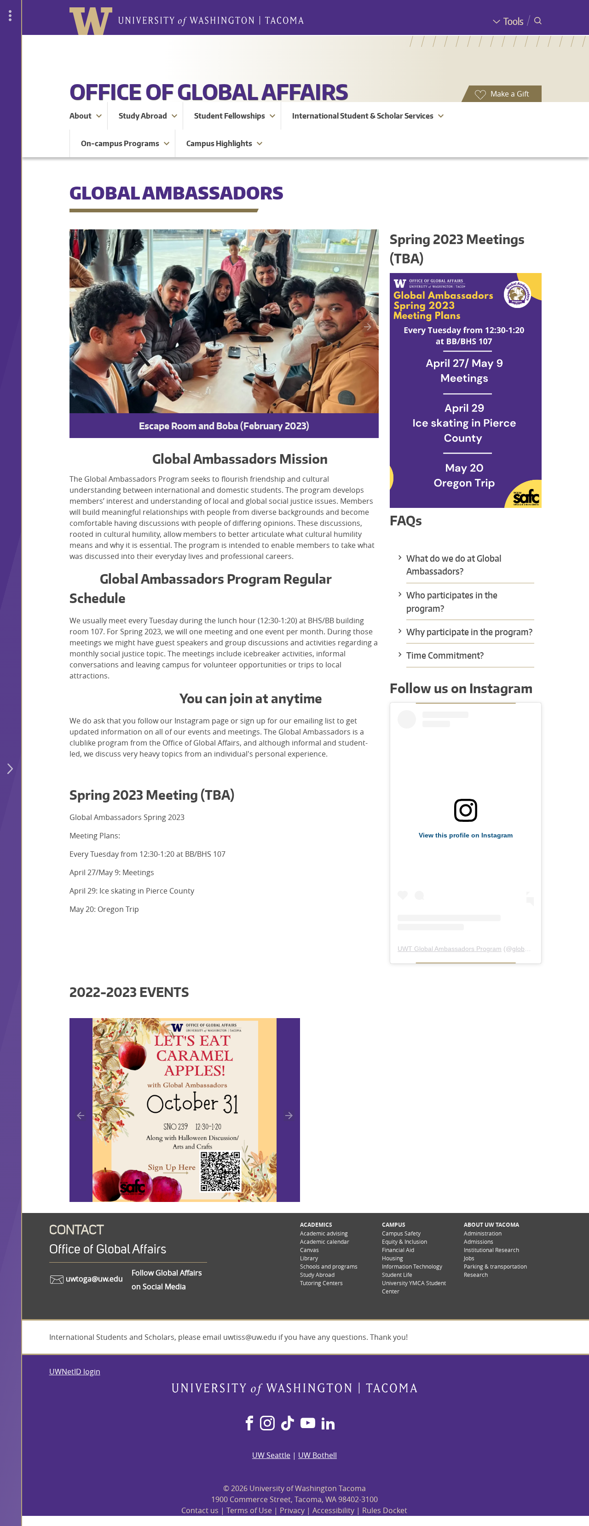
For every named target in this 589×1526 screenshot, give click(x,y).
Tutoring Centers (321, 1283)
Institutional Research (491, 1249)
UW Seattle (271, 1455)
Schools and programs (329, 1266)
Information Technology (412, 1266)
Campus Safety (401, 1233)
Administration (483, 1233)
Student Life (397, 1274)
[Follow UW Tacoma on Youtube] (307, 1424)
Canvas (309, 1249)
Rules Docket (384, 1510)
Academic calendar (324, 1241)
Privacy (292, 1510)
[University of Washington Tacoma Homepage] (294, 1393)
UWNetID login (74, 1372)
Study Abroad (143, 115)
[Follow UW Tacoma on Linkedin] (328, 1424)
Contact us (200, 1510)
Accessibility (333, 1510)
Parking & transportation (495, 1266)
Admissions (478, 1241)
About (80, 115)
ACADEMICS (316, 1225)
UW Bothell (317, 1455)
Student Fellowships (229, 115)
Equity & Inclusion (404, 1241)
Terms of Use (249, 1510)
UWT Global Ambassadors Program (450, 948)
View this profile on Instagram (466, 835)
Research (476, 1274)
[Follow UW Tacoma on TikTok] (287, 1424)
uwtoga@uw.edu (93, 1279)
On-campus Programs (120, 143)
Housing (392, 1258)
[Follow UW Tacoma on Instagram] (267, 1424)
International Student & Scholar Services (362, 115)
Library (309, 1258)
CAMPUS (393, 1225)
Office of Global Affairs (208, 91)
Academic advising (324, 1233)
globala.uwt (528, 948)
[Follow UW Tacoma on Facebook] (249, 1424)
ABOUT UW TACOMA (491, 1225)
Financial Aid (398, 1249)
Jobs (469, 1258)
